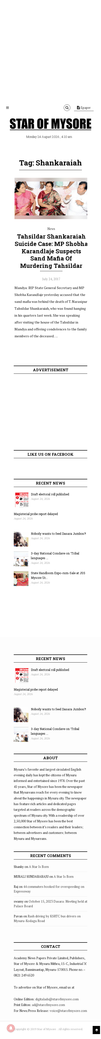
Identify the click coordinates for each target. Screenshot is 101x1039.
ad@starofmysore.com (48, 1005)
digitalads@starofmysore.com (57, 999)
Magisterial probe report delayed (36, 514)
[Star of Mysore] (50, 125)
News (51, 229)
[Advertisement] (50, 50)
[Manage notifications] (11, 1028)
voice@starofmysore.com (68, 1010)
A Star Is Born (39, 866)
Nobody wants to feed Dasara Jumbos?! (58, 534)
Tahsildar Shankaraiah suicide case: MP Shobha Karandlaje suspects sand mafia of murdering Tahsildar (51, 251)
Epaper (85, 107)
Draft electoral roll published (50, 494)
